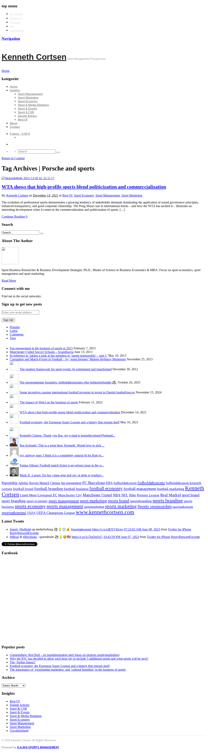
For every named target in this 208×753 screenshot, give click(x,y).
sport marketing (93, 501)
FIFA (109, 483)
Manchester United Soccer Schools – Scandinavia (42, 352)
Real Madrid (170, 495)
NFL (124, 495)
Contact (15, 126)
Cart (12, 26)
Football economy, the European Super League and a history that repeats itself (69, 422)
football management (140, 489)
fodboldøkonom (125, 483)
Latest (13, 330)
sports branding (168, 500)
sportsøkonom (182, 507)
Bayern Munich (39, 483)
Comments (17, 334)
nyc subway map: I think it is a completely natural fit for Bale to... (62, 455)
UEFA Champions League (55, 513)
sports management (65, 506)
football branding (48, 488)
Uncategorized (19, 730)
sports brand (118, 501)
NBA (116, 495)
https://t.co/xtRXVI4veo (107, 529)
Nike (132, 495)
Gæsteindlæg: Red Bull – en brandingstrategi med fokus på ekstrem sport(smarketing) (64, 655)
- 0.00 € (20, 133)
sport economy (37, 501)
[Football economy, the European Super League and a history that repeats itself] (14, 422)
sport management (64, 501)
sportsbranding (141, 501)
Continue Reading (13, 216)
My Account (16, 18)
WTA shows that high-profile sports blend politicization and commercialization (84, 186)
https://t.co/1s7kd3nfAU (87, 537)
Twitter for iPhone (179, 529)
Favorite (33, 533)
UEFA (31, 513)
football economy (106, 488)
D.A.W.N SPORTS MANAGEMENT (38, 747)
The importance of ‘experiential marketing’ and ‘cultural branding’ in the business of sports (68, 669)
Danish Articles (27, 115)
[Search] (58, 152)
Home (13, 86)
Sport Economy (28, 101)
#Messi (14, 537)
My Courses (16, 14)
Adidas (23, 483)
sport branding (14, 501)
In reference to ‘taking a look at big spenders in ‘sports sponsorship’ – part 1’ (58, 355)
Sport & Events (27, 108)
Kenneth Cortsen (34, 56)
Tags (13, 338)
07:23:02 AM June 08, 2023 (142, 529)
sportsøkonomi (14, 512)
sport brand (190, 495)
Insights (15, 90)
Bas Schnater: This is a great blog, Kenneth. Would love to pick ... (62, 445)
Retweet (22, 533)
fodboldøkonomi (151, 482)
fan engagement (71, 483)
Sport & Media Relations (33, 104)
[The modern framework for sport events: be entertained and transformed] (14, 369)
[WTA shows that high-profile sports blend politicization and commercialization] (28, 178)
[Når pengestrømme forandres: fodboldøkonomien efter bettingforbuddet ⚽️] (14, 382)
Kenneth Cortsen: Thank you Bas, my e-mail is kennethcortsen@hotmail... (67, 435)
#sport (14, 529)
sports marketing (121, 506)
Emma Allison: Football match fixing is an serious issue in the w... (62, 465)
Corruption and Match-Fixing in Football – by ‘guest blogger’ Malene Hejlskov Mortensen (68, 359)
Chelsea (55, 483)
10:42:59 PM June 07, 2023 (121, 537)
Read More (9, 280)
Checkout (15, 22)
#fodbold (25, 529)
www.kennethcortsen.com (105, 512)
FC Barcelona (93, 483)
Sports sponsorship (155, 506)
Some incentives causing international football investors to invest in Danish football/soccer (77, 392)
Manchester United (97, 495)
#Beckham (30, 537)
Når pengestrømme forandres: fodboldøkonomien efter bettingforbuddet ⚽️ (68, 382)
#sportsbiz (9, 483)
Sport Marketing (28, 97)
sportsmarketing (94, 507)
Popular (15, 327)
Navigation (11, 38)
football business (76, 489)
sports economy (30, 506)
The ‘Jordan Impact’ (23, 662)
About (13, 123)
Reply (13, 533)
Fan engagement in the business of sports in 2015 (41, 348)
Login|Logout (17, 30)
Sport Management (30, 94)
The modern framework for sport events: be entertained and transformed (66, 369)
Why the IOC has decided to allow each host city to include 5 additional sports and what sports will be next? (79, 658)
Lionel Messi (28, 495)
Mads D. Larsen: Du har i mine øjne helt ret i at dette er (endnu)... (62, 475)
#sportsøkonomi (81, 529)
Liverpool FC (47, 495)
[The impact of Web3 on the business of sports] (14, 402)
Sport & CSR (26, 112)
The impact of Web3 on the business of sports (49, 402)
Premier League (148, 495)
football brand (23, 489)
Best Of (22, 119)
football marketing (170, 489)
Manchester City (70, 495)
